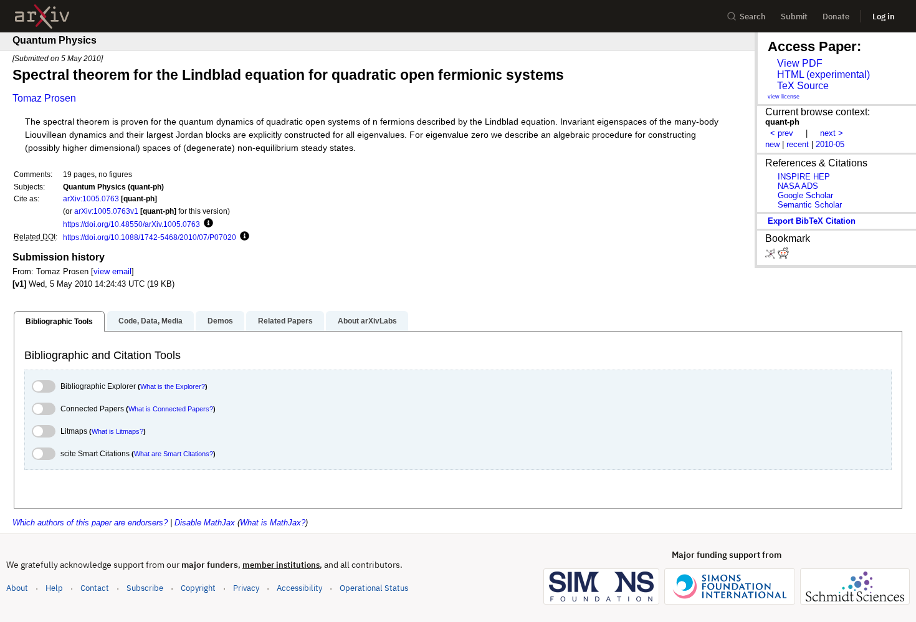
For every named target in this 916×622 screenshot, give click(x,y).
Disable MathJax (204, 522)
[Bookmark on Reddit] (783, 256)
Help (54, 588)
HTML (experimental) (823, 74)
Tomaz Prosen (44, 98)
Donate (836, 16)
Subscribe (144, 588)
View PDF (800, 63)
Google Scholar (805, 195)
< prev (781, 133)
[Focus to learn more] (206, 223)
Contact (94, 588)
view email (112, 271)
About (17, 588)
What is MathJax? (272, 522)
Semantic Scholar (810, 204)
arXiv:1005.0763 (91, 198)
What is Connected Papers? (170, 409)
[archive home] (42, 16)
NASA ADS (798, 186)
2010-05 (830, 144)
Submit (794, 16)
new (772, 144)
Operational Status (374, 587)
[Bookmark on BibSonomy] (771, 256)
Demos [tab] (220, 321)
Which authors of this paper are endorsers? (90, 522)
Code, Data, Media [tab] (150, 321)
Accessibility (299, 588)
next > (831, 133)
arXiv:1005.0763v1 (106, 211)
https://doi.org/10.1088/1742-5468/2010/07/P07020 (149, 237)
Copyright (198, 588)
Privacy (246, 588)
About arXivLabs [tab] (367, 321)
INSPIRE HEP (804, 176)
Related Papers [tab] (285, 321)
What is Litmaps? (117, 431)
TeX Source (803, 85)
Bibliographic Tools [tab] (59, 321)
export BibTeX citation (812, 221)
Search (753, 16)
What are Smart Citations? (173, 453)
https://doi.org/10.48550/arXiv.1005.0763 (131, 224)
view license (783, 96)
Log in (883, 16)
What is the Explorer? (172, 386)
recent (797, 144)
